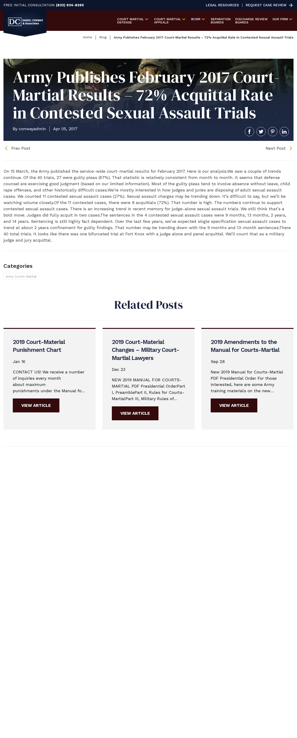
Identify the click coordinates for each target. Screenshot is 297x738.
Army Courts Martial (21, 276)
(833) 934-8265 (70, 5)
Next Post (276, 148)
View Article (36, 405)
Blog (103, 37)
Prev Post (20, 148)
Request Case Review (266, 5)
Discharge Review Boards (251, 20)
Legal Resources (222, 5)
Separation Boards (221, 20)
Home (87, 37)
